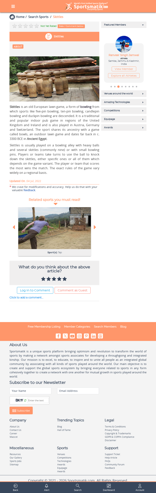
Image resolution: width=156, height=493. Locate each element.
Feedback (110, 468)
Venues (61, 454)
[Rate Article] (65, 279)
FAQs (107, 461)
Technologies (64, 461)
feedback (29, 190)
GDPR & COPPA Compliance (119, 436)
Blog (123, 326)
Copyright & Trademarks (118, 433)
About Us (14, 426)
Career (13, 433)
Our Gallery (16, 457)
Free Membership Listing (44, 326)
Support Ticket (112, 454)
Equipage (62, 468)
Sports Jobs (15, 461)
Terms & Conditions (115, 426)
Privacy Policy (112, 430)
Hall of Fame (64, 430)
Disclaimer (110, 440)
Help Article (111, 457)
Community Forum (114, 464)
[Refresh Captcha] (25, 400)
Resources (15, 454)
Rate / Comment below (71, 26)
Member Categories (77, 326)
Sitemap (14, 464)
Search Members (105, 326)
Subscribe (23, 410)
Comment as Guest (73, 290)
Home (20, 17)
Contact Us (15, 430)
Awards (61, 464)
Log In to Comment (35, 290)
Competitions (64, 457)
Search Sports (38, 17)
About (18, 47)
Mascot (14, 436)
